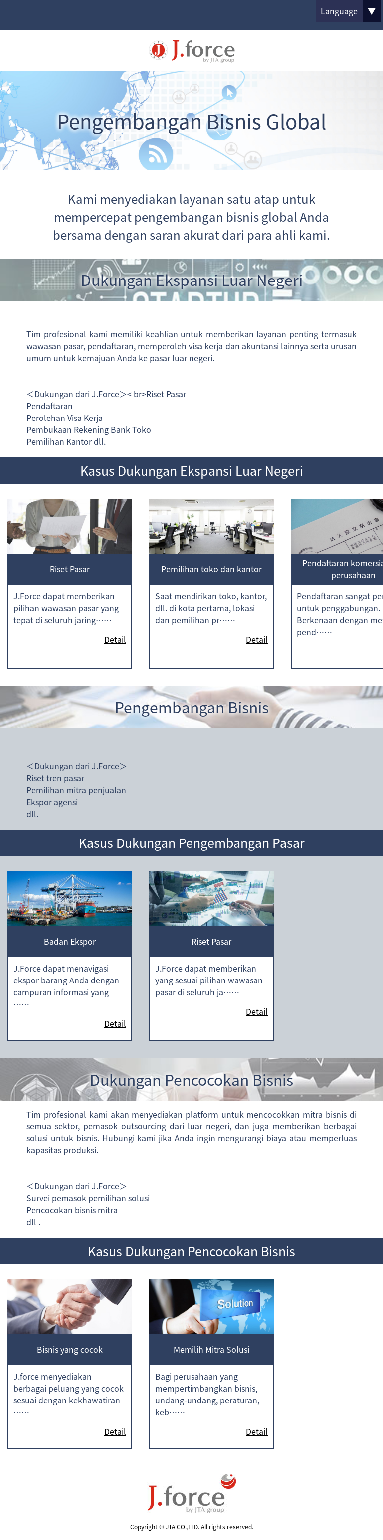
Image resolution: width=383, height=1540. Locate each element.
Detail (115, 639)
